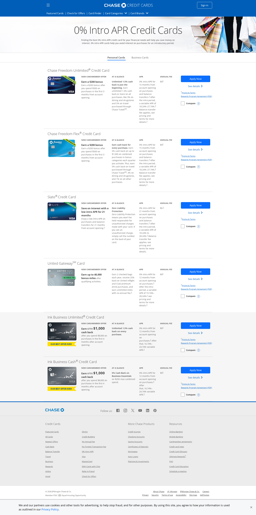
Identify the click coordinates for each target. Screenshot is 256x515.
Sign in (206, 5)
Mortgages (132, 451)
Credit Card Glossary (178, 451)
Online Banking (176, 431)
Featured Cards (56, 13)
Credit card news (176, 446)
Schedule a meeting (178, 471)
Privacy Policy (50, 509)
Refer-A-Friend (88, 471)
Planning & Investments (138, 461)
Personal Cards (116, 57)
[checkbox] (188, 103)
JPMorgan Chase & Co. (190, 491)
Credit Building (88, 436)
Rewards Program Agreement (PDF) (196, 96)
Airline (48, 471)
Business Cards (140, 57)
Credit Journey (134, 431)
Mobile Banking (176, 436)
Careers (206, 491)
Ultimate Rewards (177, 456)
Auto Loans (133, 456)
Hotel (47, 476)
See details (196, 86)
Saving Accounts (135, 441)
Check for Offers (77, 13)
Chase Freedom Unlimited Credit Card (78, 70)
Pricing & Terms (188, 92)
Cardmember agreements (180, 441)
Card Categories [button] (117, 13)
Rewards (49, 466)
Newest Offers (51, 441)
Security (155, 495)
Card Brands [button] (140, 13)
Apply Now (200, 78)
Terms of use (167, 495)
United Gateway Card (66, 263)
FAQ (171, 461)
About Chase (158, 491)
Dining (85, 431)
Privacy (145, 495)
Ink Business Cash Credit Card (72, 361)
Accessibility (181, 495)
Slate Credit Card (62, 196)
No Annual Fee (88, 441)
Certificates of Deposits (138, 446)
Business (49, 461)
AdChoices (204, 495)
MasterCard (87, 461)
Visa (83, 456)
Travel (48, 456)
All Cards (49, 436)
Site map (193, 495)
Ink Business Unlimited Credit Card (76, 317)
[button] (251, 507)
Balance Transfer (52, 451)
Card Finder (96, 13)
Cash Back (49, 446)
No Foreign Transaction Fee (94, 446)
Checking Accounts (136, 436)
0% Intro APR (87, 451)
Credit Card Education (179, 466)
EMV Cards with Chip (91, 466)
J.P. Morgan (172, 491)
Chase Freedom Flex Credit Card (74, 133)
